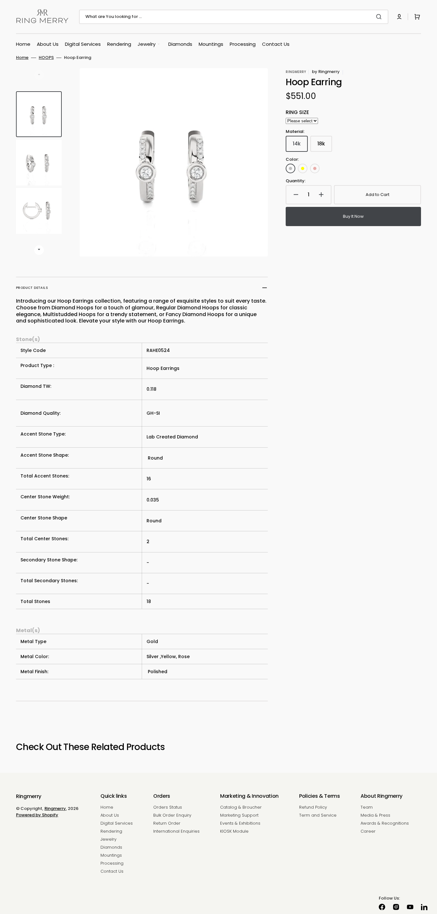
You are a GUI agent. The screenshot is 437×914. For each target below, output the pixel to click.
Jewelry (108, 839)
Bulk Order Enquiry (172, 815)
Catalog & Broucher (241, 807)
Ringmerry (55, 808)
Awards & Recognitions (385, 823)
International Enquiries (176, 831)
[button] (399, 17)
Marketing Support (239, 815)
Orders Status (167, 807)
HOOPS (46, 58)
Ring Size (297, 112)
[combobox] (233, 17)
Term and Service (318, 815)
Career (368, 831)
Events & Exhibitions (240, 823)
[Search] (380, 17)
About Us (109, 815)
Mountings (111, 855)
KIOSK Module (234, 831)
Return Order (166, 823)
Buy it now (353, 216)
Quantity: (296, 181)
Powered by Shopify (37, 815)
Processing (111, 863)
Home (22, 58)
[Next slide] (39, 250)
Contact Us (111, 871)
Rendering (111, 831)
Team (367, 807)
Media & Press (375, 815)
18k (324, 146)
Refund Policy (313, 807)
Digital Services (116, 823)
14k (300, 146)
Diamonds (111, 847)
